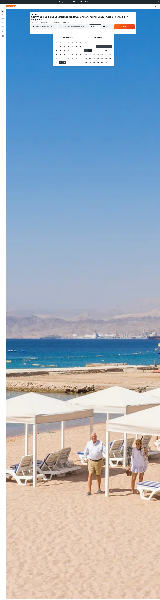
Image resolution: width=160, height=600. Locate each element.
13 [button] (80, 50)
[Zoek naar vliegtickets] (3, 11)
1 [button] (60, 46)
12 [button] (76, 50)
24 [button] (68, 58)
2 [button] (64, 46)
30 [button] (64, 62)
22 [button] (60, 58)
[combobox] (34, 22)
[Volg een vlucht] (3, 26)
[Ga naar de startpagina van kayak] (11, 6)
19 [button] (76, 54)
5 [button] (76, 46)
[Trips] (3, 31)
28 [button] (56, 62)
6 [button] (80, 46)
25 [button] (72, 58)
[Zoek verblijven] (3, 14)
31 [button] (106, 62)
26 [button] (76, 58)
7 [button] (56, 50)
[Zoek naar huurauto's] (3, 18)
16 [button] (64, 54)
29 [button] (60, 62)
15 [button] (60, 54)
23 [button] (64, 58)
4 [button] (72, 46)
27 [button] (80, 58)
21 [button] (56, 58)
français (95, 2)
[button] (158, 2)
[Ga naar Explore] (3, 23)
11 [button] (72, 50)
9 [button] (64, 50)
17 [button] (68, 54)
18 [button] (72, 54)
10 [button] (68, 50)
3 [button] (68, 46)
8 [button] (60, 50)
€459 (34, 16)
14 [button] (56, 54)
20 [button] (80, 54)
